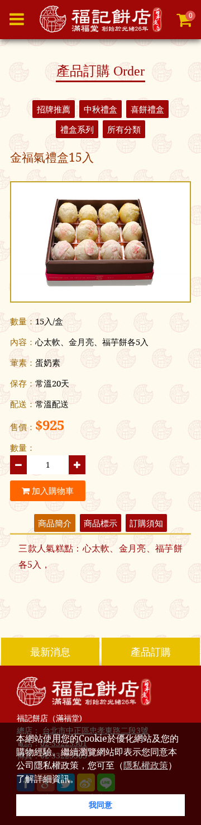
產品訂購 (151, 651)
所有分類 (124, 129)
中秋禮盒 (100, 109)
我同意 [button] (100, 804)
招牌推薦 (53, 109)
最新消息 (50, 651)
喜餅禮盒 (147, 109)
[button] (82, 779)
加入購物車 (52, 490)
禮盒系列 (77, 129)
